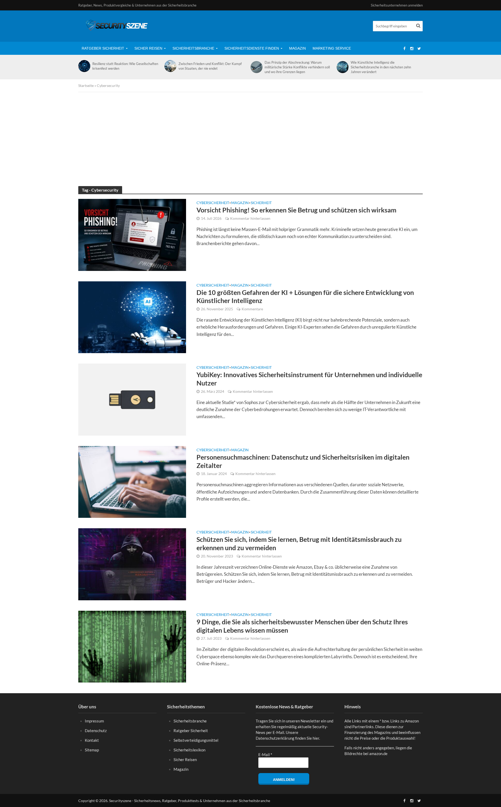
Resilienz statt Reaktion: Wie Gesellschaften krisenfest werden (125, 66)
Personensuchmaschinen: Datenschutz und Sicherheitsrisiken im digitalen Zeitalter (302, 461)
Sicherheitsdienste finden (251, 48)
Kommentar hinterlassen (250, 218)
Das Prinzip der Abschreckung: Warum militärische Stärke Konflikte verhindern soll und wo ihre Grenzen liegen (297, 67)
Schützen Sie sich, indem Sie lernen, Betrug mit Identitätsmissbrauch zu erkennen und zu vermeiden (299, 543)
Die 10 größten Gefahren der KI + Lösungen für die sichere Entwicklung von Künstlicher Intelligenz (305, 296)
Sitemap (92, 749)
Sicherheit (261, 203)
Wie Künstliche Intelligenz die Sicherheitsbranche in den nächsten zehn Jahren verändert (381, 67)
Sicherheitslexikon (189, 749)
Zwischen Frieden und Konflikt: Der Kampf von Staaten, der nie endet (210, 66)
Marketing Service (332, 48)
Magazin (297, 48)
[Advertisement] (250, 139)
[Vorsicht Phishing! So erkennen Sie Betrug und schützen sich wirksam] (132, 234)
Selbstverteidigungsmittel (196, 740)
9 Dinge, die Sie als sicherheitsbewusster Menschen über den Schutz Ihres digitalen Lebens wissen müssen (302, 626)
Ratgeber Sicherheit (103, 48)
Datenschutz (96, 730)
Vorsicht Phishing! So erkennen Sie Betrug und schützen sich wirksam (296, 210)
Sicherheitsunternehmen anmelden (397, 5)
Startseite (86, 85)
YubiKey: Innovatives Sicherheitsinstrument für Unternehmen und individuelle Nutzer (309, 379)
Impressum (94, 721)
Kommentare (252, 309)
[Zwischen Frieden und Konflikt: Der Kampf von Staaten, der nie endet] (170, 66)
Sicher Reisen (148, 48)
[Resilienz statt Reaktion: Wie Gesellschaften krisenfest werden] (84, 66)
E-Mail (265, 754)
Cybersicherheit (212, 203)
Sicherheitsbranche (193, 48)
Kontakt (92, 740)
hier (316, 738)
